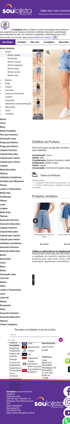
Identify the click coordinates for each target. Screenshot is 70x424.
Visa (30, 343)
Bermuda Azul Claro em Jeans (44, 236)
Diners (31, 350)
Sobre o (14, 344)
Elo (29, 354)
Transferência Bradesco (34, 370)
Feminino (21, 42)
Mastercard (33, 347)
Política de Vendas (14, 354)
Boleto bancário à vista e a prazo (34, 364)
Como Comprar (13, 374)
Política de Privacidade (15, 388)
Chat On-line (48, 347)
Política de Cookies (42, 37)
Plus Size (35, 42)
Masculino (64, 42)
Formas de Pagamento (15, 363)
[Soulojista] (17, 14)
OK (55, 37)
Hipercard (33, 358)
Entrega (13, 359)
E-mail (45, 350)
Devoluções (15, 379)
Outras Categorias (8, 324)
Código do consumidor (15, 383)
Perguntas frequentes (14, 349)
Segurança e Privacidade (15, 369)
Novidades (8, 42)
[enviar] (61, 340)
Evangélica (49, 42)
